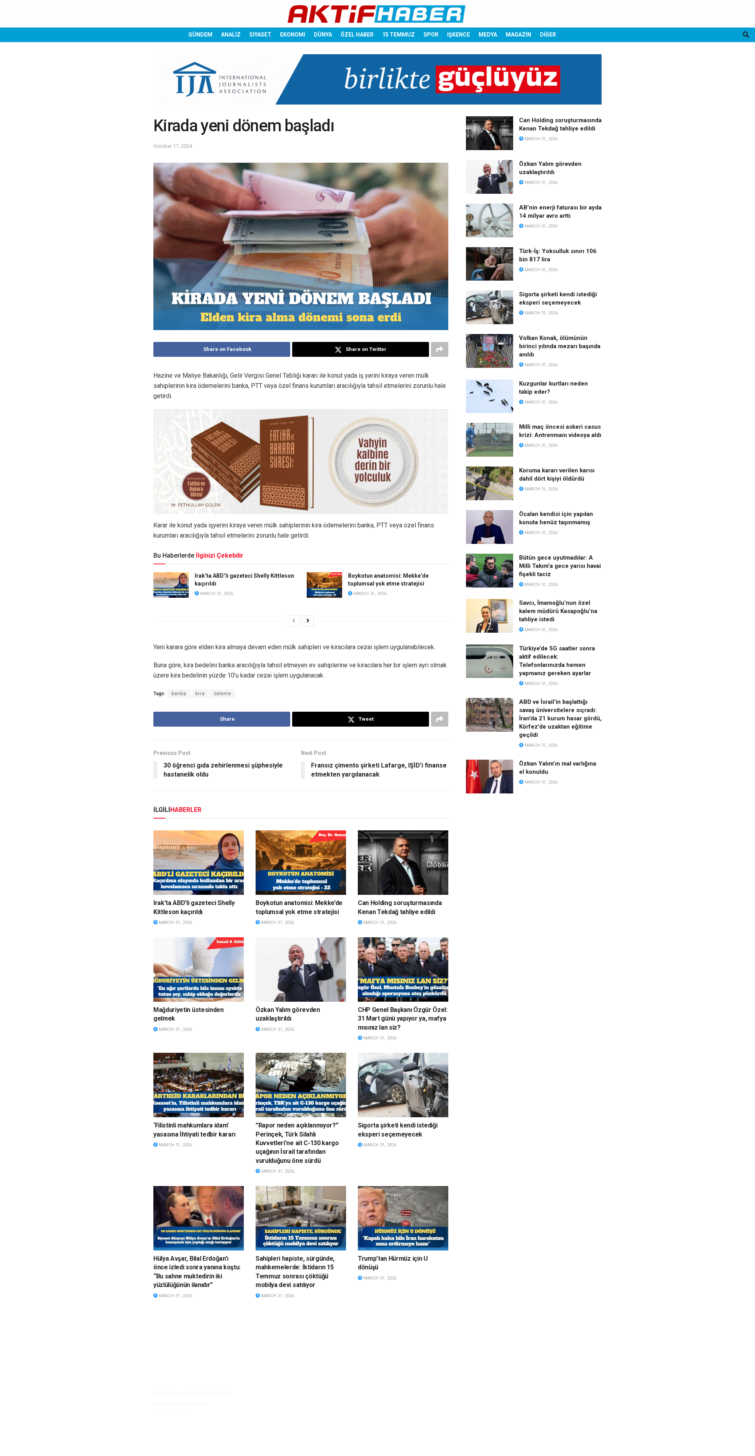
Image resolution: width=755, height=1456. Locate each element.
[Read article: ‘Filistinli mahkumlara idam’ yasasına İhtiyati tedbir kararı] (198, 1085)
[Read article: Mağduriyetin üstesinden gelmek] (198, 969)
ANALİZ (231, 34)
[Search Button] (746, 35)
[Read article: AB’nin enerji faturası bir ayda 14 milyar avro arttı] (489, 220)
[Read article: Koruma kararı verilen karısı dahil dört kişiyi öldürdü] (489, 483)
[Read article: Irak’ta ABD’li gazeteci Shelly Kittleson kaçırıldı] (171, 584)
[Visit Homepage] (377, 14)
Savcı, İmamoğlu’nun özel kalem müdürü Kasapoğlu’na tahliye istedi (558, 611)
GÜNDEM (200, 34)
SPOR (431, 34)
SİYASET (260, 34)
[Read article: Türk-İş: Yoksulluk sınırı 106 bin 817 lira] (489, 264)
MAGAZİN (518, 34)
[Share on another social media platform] (439, 349)
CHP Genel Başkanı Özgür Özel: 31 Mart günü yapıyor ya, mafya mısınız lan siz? (402, 1018)
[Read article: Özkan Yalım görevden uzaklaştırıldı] (301, 969)
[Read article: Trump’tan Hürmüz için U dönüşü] (403, 1218)
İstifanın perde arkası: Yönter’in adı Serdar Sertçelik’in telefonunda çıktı (300, 1391)
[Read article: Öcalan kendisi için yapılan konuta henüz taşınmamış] (489, 527)
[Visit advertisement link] (377, 85)
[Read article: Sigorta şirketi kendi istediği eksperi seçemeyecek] (403, 1085)
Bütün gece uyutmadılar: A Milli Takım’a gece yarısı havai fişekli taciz (560, 566)
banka (178, 693)
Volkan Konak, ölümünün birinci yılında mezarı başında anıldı (559, 346)
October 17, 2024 (172, 146)
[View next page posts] (308, 620)
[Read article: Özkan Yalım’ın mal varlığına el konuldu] (489, 776)
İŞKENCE (458, 34)
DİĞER (548, 34)
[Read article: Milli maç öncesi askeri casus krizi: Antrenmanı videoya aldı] (489, 440)
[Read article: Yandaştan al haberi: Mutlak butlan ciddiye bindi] (198, 1342)
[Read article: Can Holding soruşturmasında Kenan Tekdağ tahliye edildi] (403, 862)
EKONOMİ (292, 34)
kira (200, 693)
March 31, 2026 (216, 593)
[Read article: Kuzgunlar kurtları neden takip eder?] (489, 396)
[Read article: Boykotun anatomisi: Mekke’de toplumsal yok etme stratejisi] (324, 584)
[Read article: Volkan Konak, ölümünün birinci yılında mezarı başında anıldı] (489, 351)
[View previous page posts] (294, 620)
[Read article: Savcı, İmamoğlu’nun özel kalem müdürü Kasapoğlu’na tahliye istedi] (489, 616)
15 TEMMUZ (398, 34)
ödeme (222, 693)
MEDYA (488, 34)
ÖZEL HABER (357, 34)
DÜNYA (323, 34)
